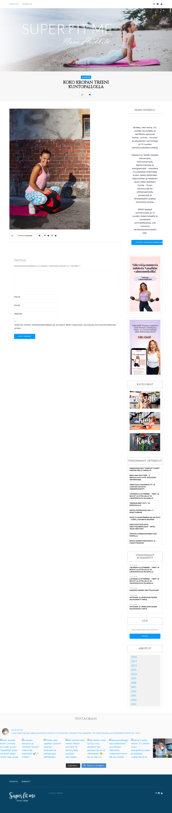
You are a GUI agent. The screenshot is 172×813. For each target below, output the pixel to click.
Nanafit (27, 4)
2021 (133, 670)
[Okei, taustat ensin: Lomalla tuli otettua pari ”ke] (9, 748)
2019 (133, 678)
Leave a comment (25, 236)
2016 (133, 691)
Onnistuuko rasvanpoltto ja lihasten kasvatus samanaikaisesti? (142, 487)
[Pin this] (113, 94)
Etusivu (14, 4)
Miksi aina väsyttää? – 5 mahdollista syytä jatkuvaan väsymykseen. (143, 477)
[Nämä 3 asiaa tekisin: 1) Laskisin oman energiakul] (140, 748)
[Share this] (95, 94)
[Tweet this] (101, 94)
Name (17, 296)
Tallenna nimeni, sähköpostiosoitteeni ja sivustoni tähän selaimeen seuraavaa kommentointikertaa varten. (65, 326)
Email (17, 305)
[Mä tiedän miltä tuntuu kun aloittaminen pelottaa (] (97, 748)
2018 (133, 683)
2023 (134, 661)
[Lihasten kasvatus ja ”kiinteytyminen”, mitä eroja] (31, 748)
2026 (134, 657)
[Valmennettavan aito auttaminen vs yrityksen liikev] (118, 748)
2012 (133, 704)
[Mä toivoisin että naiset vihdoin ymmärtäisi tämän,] (75, 748)
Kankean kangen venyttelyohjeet (144, 590)
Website (18, 313)
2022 (134, 665)
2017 (133, 687)
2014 (134, 700)
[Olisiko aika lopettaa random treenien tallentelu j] (53, 748)
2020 (134, 674)
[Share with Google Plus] (107, 94)
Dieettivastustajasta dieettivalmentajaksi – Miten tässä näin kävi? (142, 527)
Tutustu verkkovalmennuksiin (149, 242)
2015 (133, 695)
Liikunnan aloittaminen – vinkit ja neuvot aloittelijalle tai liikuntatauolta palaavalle (144, 496)
